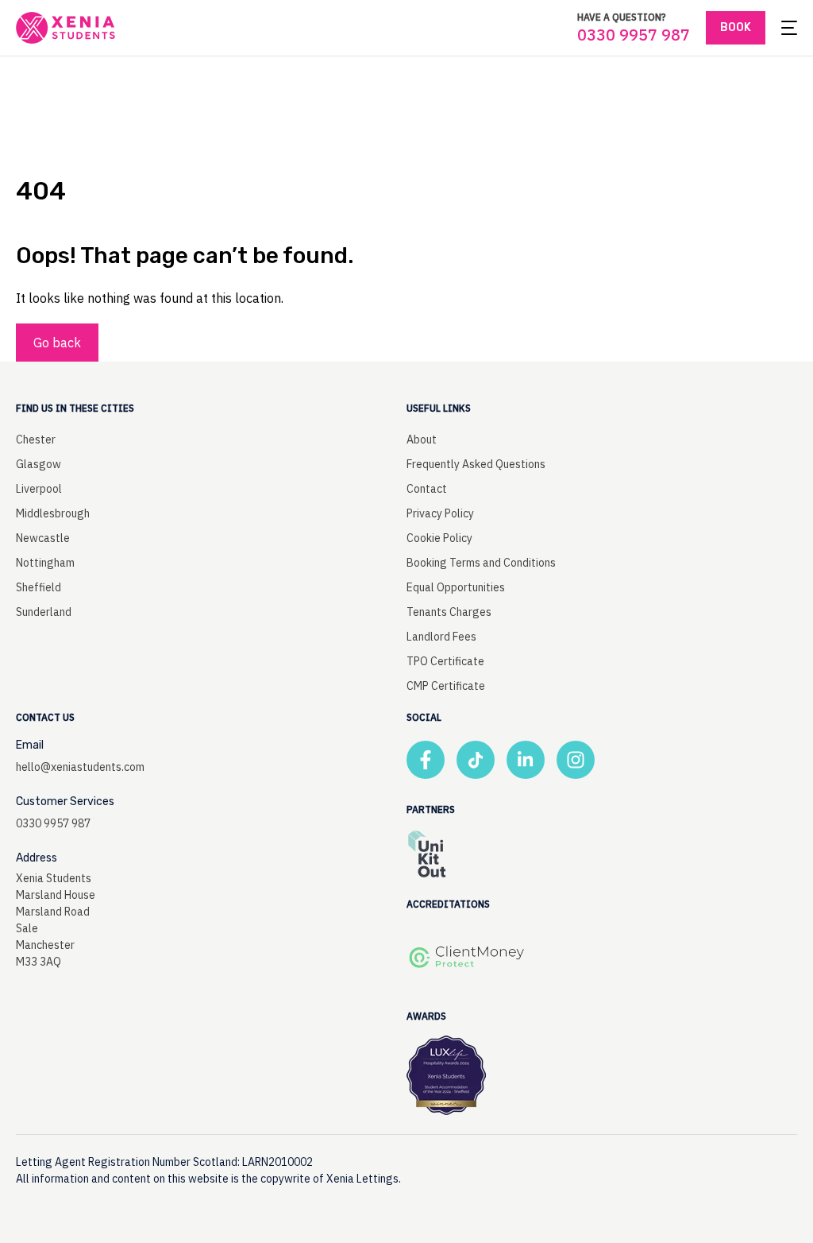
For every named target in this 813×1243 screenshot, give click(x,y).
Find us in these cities (75, 408)
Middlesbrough (53, 513)
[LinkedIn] (526, 760)
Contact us (45, 717)
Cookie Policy (439, 538)
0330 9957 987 (633, 35)
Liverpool (39, 489)
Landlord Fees (441, 636)
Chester (36, 439)
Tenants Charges (448, 612)
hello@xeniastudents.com (80, 767)
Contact (426, 489)
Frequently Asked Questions (475, 464)
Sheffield (38, 587)
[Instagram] (576, 760)
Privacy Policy (440, 513)
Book (735, 27)
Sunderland (43, 612)
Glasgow (38, 464)
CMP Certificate (445, 686)
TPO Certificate (445, 661)
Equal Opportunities (455, 587)
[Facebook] (425, 760)
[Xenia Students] (65, 28)
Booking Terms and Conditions (481, 563)
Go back (57, 342)
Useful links (438, 408)
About (421, 439)
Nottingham (45, 563)
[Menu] (789, 28)
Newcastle (43, 538)
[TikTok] (476, 760)
